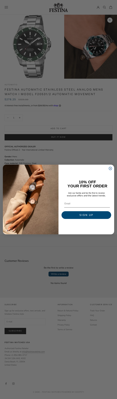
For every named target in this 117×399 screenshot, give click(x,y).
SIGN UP (86, 215)
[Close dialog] (110, 168)
